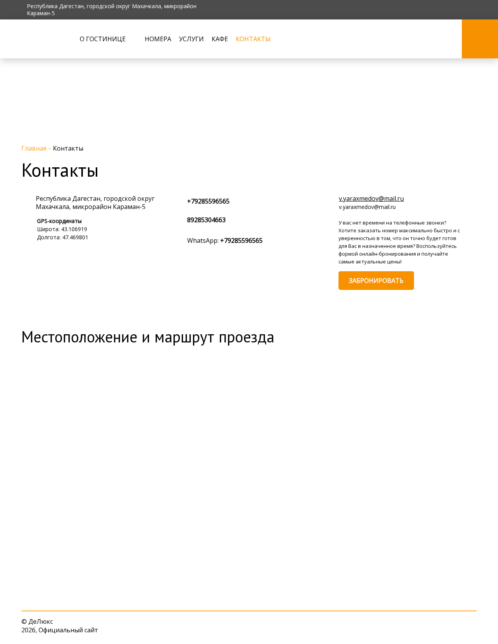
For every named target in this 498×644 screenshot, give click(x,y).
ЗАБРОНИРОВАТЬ (376, 280)
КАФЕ (220, 39)
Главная (34, 148)
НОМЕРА (158, 39)
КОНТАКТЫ (253, 39)
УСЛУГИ (191, 39)
